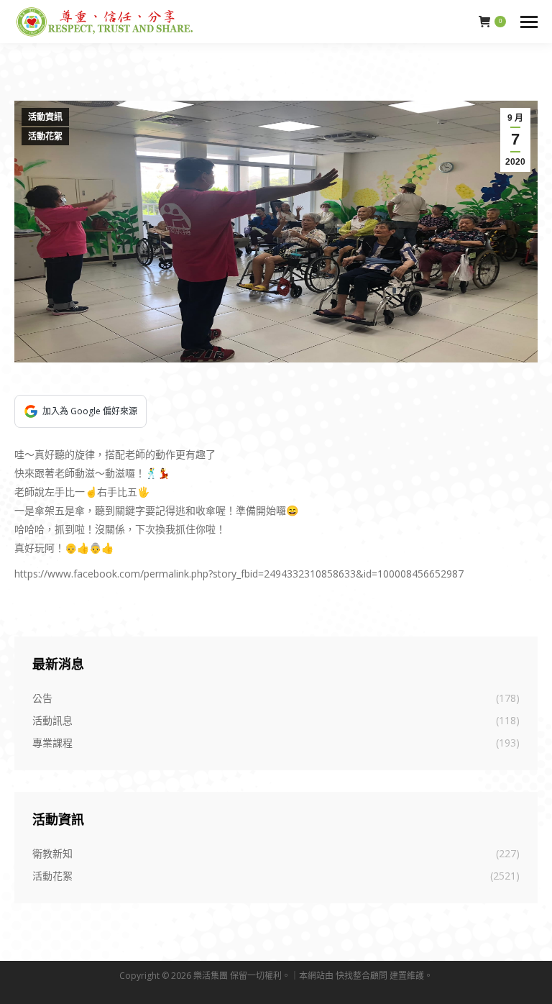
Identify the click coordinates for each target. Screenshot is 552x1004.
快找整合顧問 (361, 975)
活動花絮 (45, 137)
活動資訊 (45, 117)
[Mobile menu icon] (529, 22)
